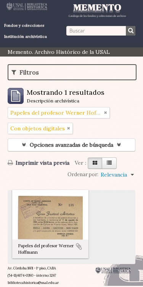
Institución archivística (25, 36)
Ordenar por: (82, 174)
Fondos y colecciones (24, 25)
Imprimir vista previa (41, 162)
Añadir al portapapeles (79, 246)
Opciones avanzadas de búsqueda (71, 144)
